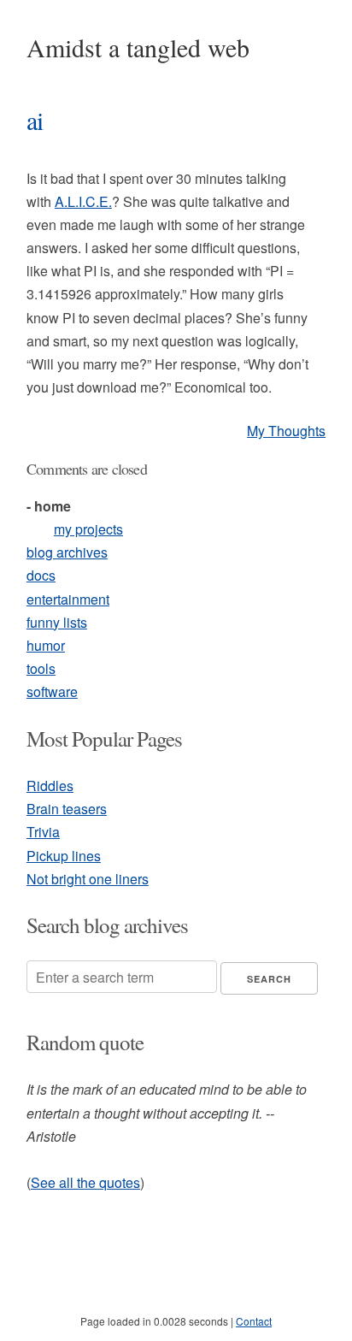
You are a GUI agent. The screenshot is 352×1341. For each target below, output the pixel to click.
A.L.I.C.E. (83, 201)
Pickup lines (63, 855)
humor (45, 645)
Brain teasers (66, 808)
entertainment (67, 599)
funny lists (56, 622)
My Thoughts (286, 430)
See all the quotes (85, 1182)
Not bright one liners (87, 879)
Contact (254, 1321)
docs (41, 575)
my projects (88, 529)
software (52, 691)
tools (41, 668)
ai (34, 120)
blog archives (67, 552)
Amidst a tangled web (137, 47)
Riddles (49, 785)
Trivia (43, 832)
